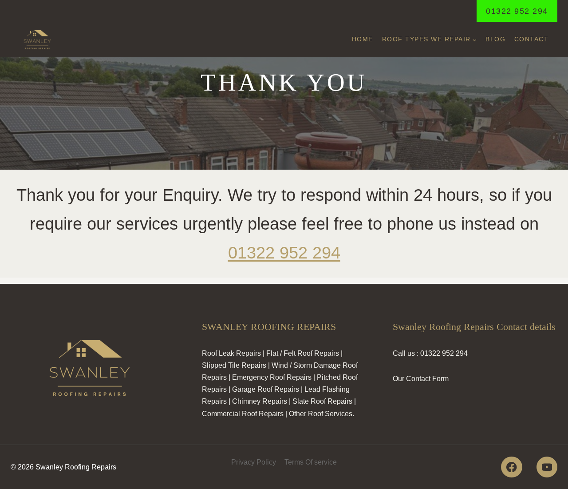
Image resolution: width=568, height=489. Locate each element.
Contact (531, 39)
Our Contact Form (421, 378)
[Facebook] (511, 467)
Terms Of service (310, 462)
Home (362, 39)
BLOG (495, 39)
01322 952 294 (517, 11)
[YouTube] (546, 467)
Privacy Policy (253, 462)
